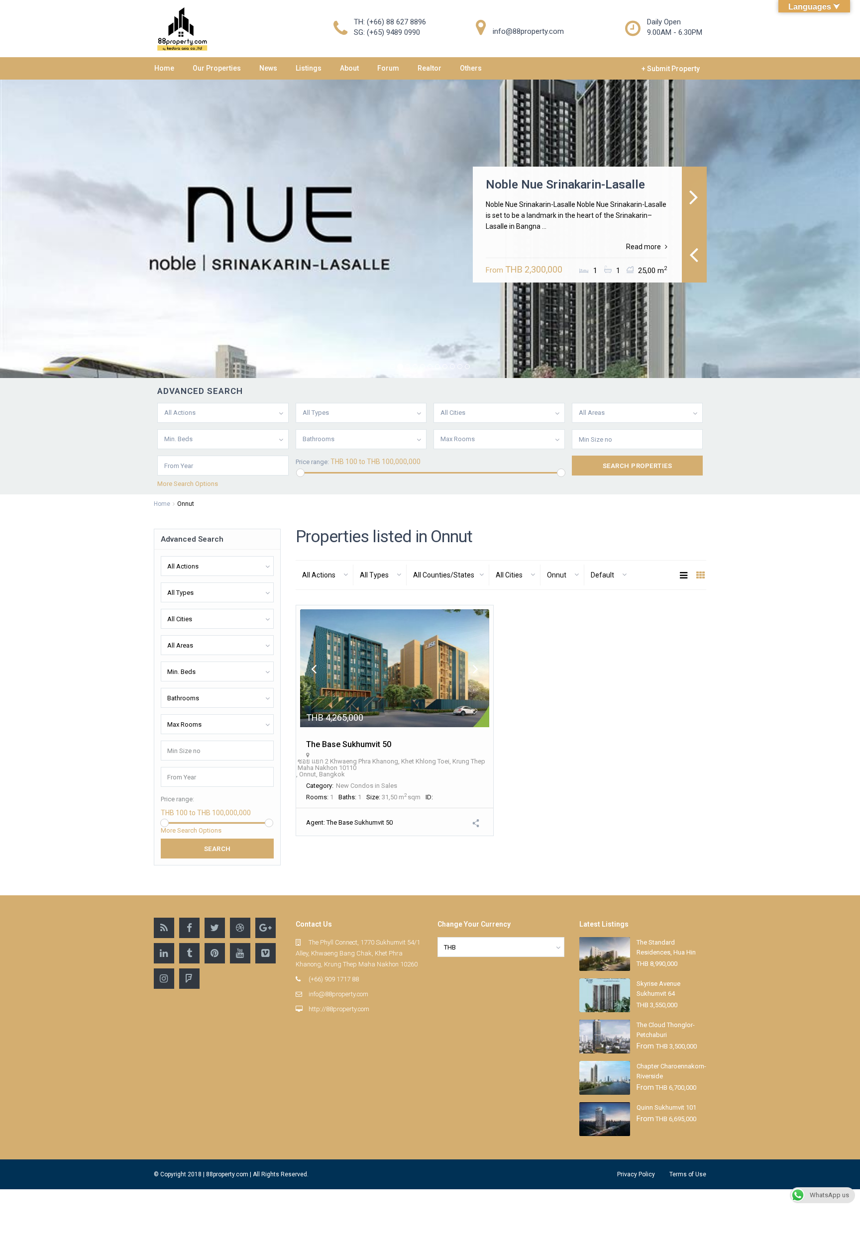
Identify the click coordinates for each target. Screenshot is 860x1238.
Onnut (307, 774)
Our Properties (217, 68)
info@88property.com (338, 994)
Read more (643, 247)
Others (471, 68)
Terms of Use (687, 1174)
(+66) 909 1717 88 (334, 979)
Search (217, 849)
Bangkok (332, 774)
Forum (388, 68)
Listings (309, 68)
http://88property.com (339, 1009)
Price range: (312, 462)
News (268, 68)
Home (164, 68)
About (349, 68)
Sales (389, 785)
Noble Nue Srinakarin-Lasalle (565, 184)
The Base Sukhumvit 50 (348, 744)
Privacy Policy (636, 1174)
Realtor (429, 68)
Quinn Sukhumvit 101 (666, 1107)
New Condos (354, 785)
